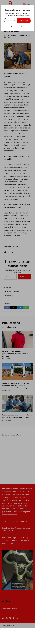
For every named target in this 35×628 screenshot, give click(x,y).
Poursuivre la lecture (17, 27)
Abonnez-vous (24, 20)
